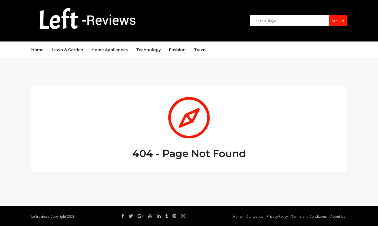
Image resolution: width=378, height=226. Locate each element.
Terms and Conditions (309, 216)
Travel (200, 49)
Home (37, 49)
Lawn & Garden (67, 49)
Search (338, 21)
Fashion (177, 49)
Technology (148, 49)
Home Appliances (110, 49)
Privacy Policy (277, 216)
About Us (337, 216)
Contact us (254, 216)
